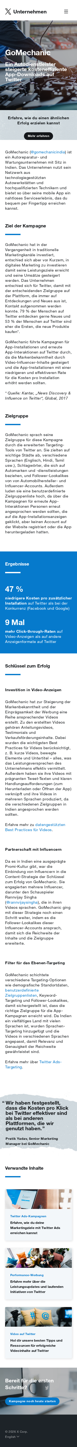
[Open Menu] (66, 12)
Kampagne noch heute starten (32, 1401)
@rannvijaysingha (22, 902)
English (11, 1437)
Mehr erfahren (38, 136)
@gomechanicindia (48, 152)
